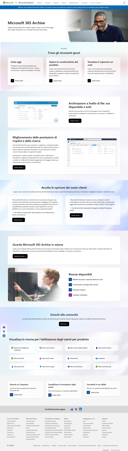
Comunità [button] (85, 3)
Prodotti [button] (40, 3)
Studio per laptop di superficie (14, 425)
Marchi (99, 445)
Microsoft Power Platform (70, 430)
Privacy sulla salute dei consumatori (87, 445)
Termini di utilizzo (72, 445)
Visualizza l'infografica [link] (80, 295)
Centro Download (30, 423)
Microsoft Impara (87, 427)
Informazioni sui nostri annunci (110, 445)
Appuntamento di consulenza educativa (54, 430)
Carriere (104, 421)
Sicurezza (104, 436)
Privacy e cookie (62, 445)
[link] (72, 409)
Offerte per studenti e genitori (52, 434)
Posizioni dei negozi (30, 432)
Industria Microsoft (68, 434)
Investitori (104, 430)
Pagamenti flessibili (30, 439)
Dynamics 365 (67, 425)
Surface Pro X (10, 427)
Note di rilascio (46, 445)
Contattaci (53, 445)
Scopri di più (19, 81)
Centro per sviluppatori (88, 423)
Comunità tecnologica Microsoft (90, 430)
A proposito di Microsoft (107, 423)
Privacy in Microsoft (106, 427)
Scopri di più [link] (74, 121)
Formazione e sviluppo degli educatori (53, 432)
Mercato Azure (86, 432)
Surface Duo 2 (10, 432)
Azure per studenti (49, 436)
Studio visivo (86, 436)
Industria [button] (48, 3)
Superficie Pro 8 (10, 423)
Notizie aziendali (106, 425)
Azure (84, 421)
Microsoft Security (68, 423)
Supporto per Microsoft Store (32, 425)
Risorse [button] (65, 3)
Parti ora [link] (63, 324)
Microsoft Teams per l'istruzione (52, 425)
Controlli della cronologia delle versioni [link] (85, 285)
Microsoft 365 (67, 427)
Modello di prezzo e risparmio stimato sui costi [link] (88, 279)
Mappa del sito (36, 445)
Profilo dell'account (30, 421)
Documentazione (87, 425)
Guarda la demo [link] (19, 256)
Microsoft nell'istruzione (50, 421)
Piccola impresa (67, 436)
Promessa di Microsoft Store (32, 436)
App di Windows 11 (11, 436)
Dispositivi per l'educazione (51, 423)
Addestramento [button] (74, 3)
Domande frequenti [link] (79, 290)
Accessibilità (105, 434)
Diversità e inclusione (107, 432)
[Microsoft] (8, 2)
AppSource (85, 434)
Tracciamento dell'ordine (31, 430)
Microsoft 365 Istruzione (50, 427)
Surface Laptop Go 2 (11, 421)
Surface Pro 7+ (10, 434)
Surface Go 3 (10, 430)
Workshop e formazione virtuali (33, 434)
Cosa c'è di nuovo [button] (96, 3)
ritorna (27, 427)
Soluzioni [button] (57, 3)
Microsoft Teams (68, 432)
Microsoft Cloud (67, 421)
